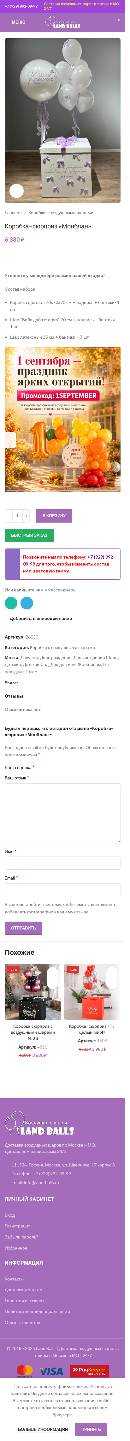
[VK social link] (44, 682)
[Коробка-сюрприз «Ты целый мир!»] (92, 992)
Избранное (16, 1247)
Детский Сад (36, 664)
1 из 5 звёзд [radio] (43, 767)
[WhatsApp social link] (11, 603)
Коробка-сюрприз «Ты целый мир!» (92, 1029)
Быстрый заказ (29, 535)
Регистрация (18, 1225)
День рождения (56, 657)
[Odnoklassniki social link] (37, 682)
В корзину (54, 515)
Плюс (31, 671)
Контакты (14, 1278)
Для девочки (63, 664)
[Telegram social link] (27, 603)
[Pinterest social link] (22, 682)
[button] (52, 983)
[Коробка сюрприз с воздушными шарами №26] (33, 992)
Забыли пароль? (21, 1236)
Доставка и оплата (23, 1289)
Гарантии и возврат (24, 1300)
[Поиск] (104, 22)
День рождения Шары (96, 657)
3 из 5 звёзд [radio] (53, 767)
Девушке (29, 657)
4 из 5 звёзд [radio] (58, 767)
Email (11, 878)
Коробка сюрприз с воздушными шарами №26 (33, 1032)
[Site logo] (62, 21)
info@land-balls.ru (41, 1182)
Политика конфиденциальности (37, 1311)
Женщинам (89, 664)
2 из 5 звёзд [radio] (48, 767)
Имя (11, 851)
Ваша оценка (20, 767)
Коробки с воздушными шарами (60, 212)
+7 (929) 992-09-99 (21, 6)
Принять (91, 1429)
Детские (13, 664)
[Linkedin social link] (29, 682)
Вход (10, 1215)
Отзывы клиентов (22, 1322)
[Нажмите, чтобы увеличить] (16, 191)
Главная (13, 212)
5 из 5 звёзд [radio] (62, 767)
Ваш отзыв (17, 777)
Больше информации (43, 1429)
